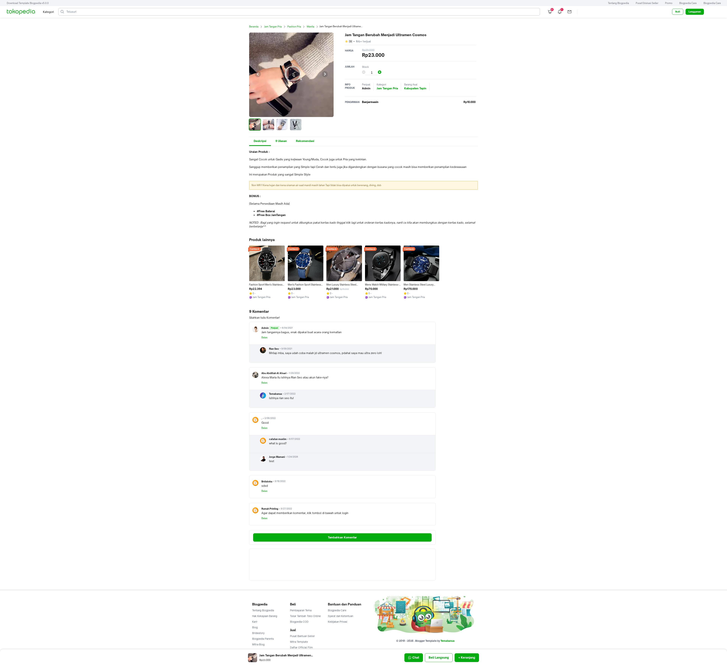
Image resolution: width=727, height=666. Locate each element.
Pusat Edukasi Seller (647, 3)
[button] (255, 125)
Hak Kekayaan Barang (264, 616)
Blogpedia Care (688, 3)
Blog (255, 627)
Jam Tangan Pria (273, 26)
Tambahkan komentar (342, 537)
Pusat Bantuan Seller (302, 636)
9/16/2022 (280, 481)
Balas (264, 337)
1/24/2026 (292, 456)
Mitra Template (299, 641)
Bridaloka (266, 481)
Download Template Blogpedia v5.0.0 (28, 3)
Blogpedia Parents (263, 638)
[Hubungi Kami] (569, 12)
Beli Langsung (439, 657)
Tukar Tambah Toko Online (305, 616)
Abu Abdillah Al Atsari (273, 373)
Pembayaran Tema (300, 610)
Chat (415, 657)
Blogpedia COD (299, 621)
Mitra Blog (258, 644)
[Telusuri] (62, 11)
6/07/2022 (294, 439)
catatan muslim (277, 439)
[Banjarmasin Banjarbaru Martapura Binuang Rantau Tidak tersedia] (371, 102)
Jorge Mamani (277, 456)
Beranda (253, 26)
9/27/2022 (286, 508)
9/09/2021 (286, 348)
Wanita (310, 26)
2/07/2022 (290, 393)
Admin (265, 328)
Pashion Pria (294, 26)
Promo (668, 3)
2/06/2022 (270, 418)
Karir (254, 621)
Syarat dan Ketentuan (340, 616)
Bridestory (258, 633)
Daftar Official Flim (301, 647)
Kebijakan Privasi (337, 621)
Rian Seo (274, 348)
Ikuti (677, 11)
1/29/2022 (294, 373)
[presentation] (258, 74)
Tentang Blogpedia (618, 3)
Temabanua (275, 393)
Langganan (695, 11)
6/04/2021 (287, 328)
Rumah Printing (269, 508)
